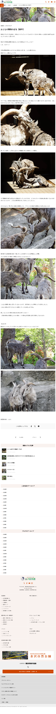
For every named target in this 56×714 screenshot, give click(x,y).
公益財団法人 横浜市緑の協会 (28, 663)
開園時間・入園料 (7, 600)
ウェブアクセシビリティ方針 (7, 684)
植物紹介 (5, 624)
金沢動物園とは (6, 598)
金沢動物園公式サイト (6, 2)
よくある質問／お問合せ (34, 631)
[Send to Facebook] (31, 426)
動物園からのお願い (7, 610)
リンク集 (3, 698)
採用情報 (3, 676)
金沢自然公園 (6, 643)
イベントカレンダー (7, 635)
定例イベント (6, 633)
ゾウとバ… (34, 437)
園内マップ (5, 604)
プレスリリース (32, 633)
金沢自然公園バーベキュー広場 (37, 622)
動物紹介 (5, 622)
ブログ (30, 629)
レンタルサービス (7, 606)
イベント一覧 (6, 631)
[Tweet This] (34, 426)
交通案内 (5, 602)
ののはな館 (5, 645)
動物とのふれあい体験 (8, 620)
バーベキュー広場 (7, 647)
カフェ (32, 618)
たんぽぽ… (21, 437)
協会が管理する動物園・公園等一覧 (28, 671)
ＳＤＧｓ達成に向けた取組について (9, 691)
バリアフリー (6, 608)
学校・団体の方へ (33, 595)
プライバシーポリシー (6, 680)
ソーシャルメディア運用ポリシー (8, 687)
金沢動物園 (28, 578)
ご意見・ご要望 (4, 702)
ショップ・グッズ (35, 620)
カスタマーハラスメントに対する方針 (9, 695)
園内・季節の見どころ (8, 618)
